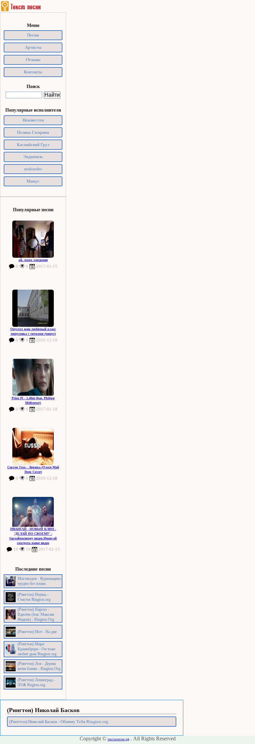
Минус (33, 181)
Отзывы (33, 59)
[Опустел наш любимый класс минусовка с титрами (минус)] (33, 308)
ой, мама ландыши (33, 260)
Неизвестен (33, 120)
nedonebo (33, 168)
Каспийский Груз (33, 144)
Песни (33, 35)
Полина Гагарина (33, 132)
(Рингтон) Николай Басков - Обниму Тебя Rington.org (58, 721)
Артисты (33, 47)
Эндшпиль (33, 156)
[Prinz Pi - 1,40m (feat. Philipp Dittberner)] (33, 377)
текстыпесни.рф (118, 739)
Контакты (33, 71)
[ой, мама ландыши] (33, 239)
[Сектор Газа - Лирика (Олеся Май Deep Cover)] (33, 446)
